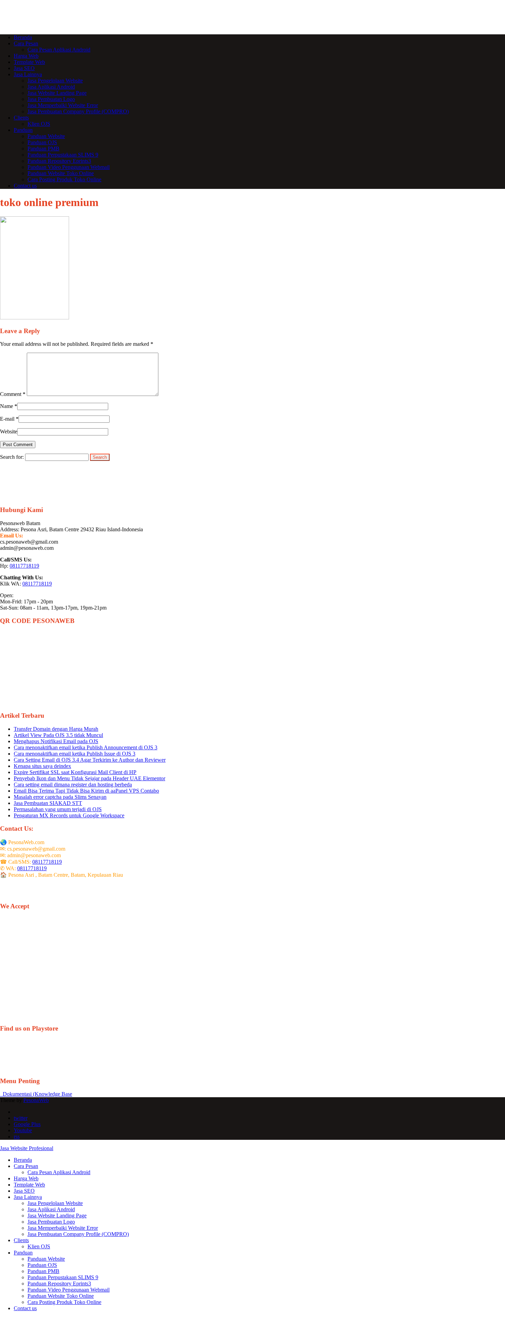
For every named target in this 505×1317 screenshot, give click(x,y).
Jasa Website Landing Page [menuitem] (57, 1215)
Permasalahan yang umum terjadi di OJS (58, 809)
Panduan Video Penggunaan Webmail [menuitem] (68, 1290)
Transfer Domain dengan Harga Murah (56, 729)
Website (8, 431)
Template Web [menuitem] (29, 1185)
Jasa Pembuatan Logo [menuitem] (51, 1222)
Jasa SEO (24, 68)
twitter (20, 1118)
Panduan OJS (42, 142)
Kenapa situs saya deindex (42, 766)
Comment (12, 394)
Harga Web (26, 56)
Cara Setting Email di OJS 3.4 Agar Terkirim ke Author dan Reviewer (90, 760)
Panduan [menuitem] (23, 1253)
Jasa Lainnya (28, 74)
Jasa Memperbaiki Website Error (62, 105)
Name (6, 406)
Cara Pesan (26, 43)
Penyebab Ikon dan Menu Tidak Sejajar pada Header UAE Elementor (89, 778)
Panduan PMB (43, 148)
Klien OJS (38, 124)
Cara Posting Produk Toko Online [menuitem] (64, 1302)
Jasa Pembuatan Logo (51, 99)
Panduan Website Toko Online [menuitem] (60, 1296)
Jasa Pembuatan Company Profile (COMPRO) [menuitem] (78, 1234)
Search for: (12, 457)
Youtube (23, 1130)
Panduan (23, 130)
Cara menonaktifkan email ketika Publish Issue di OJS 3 (74, 754)
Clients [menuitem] (21, 1240)
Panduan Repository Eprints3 (59, 161)
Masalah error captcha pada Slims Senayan (60, 797)
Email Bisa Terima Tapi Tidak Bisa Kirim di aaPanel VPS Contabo (86, 791)
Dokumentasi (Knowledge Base (36, 1094)
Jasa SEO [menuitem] (24, 1191)
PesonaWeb (36, 1100)
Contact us (25, 186)
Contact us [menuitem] (25, 1308)
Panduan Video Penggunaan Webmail (68, 167)
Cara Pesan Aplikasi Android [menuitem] (58, 1172)
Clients (21, 118)
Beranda (23, 37)
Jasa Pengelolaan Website (55, 80)
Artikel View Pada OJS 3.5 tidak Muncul (58, 735)
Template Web (29, 62)
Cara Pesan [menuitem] (26, 1166)
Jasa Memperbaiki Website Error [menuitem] (62, 1228)
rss (17, 1136)
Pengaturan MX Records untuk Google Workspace (69, 815)
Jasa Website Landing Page (57, 93)
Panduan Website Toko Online (60, 173)
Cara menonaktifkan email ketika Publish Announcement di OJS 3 (85, 747)
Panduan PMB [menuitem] (43, 1271)
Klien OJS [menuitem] (38, 1246)
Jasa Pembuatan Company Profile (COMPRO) (78, 111)
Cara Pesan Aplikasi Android (58, 50)
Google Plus (27, 1124)
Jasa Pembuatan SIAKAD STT (48, 803)
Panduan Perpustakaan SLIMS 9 (62, 155)
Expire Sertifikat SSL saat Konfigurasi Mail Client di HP (75, 772)
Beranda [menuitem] (23, 1160)
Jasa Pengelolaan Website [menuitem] (55, 1203)
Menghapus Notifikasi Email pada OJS (56, 741)
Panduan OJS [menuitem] (42, 1265)
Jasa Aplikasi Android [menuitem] (51, 1209)
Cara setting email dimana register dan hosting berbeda (73, 784)
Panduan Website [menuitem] (46, 1259)
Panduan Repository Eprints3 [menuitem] (59, 1283)
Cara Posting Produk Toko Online (64, 179)
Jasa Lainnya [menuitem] (28, 1197)
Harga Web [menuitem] (26, 1178)
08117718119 (24, 566)
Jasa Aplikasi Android (51, 87)
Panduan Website (46, 136)
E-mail (7, 419)
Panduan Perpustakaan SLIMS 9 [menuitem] (62, 1277)
